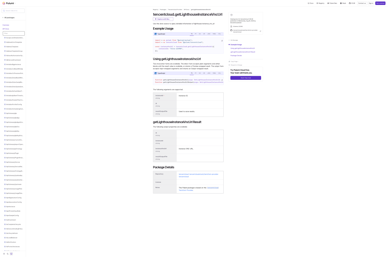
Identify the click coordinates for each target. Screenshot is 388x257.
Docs (311, 3)
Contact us (362, 3)
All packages (9, 18)
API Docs (6, 29)
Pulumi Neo (333, 3)
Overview (6, 25)
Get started (380, 3)
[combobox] (13, 11)
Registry (321, 3)
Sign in (371, 3)
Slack (344, 3)
